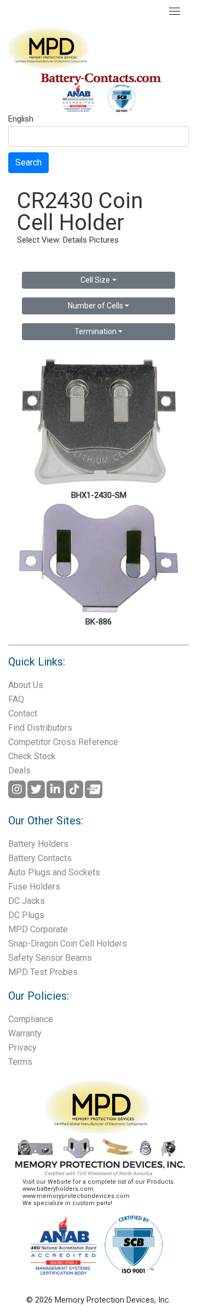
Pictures (104, 240)
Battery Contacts (40, 858)
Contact (22, 713)
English (20, 119)
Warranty (25, 1033)
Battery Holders (38, 844)
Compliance (30, 1019)
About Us (25, 685)
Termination (95, 331)
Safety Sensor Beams (50, 958)
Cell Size (95, 280)
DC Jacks (26, 901)
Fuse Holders (34, 886)
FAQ (16, 699)
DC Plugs (26, 915)
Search (28, 162)
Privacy (22, 1047)
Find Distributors (40, 728)
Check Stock (32, 756)
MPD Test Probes (43, 972)
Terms (20, 1062)
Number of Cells (95, 305)
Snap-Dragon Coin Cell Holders (67, 943)
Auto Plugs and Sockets (54, 872)
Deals (19, 770)
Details (75, 240)
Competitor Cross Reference (63, 742)
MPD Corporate (38, 929)
